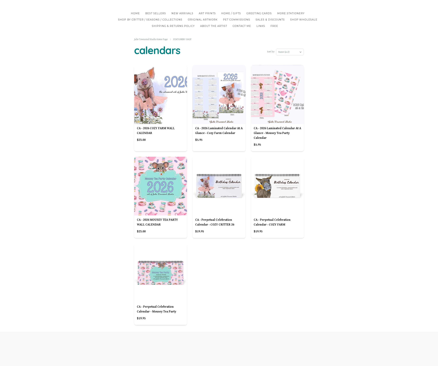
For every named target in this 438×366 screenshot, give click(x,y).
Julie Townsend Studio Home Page (151, 39)
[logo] (219, 6)
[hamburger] (116, 5)
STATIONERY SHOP (182, 39)
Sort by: (271, 51)
